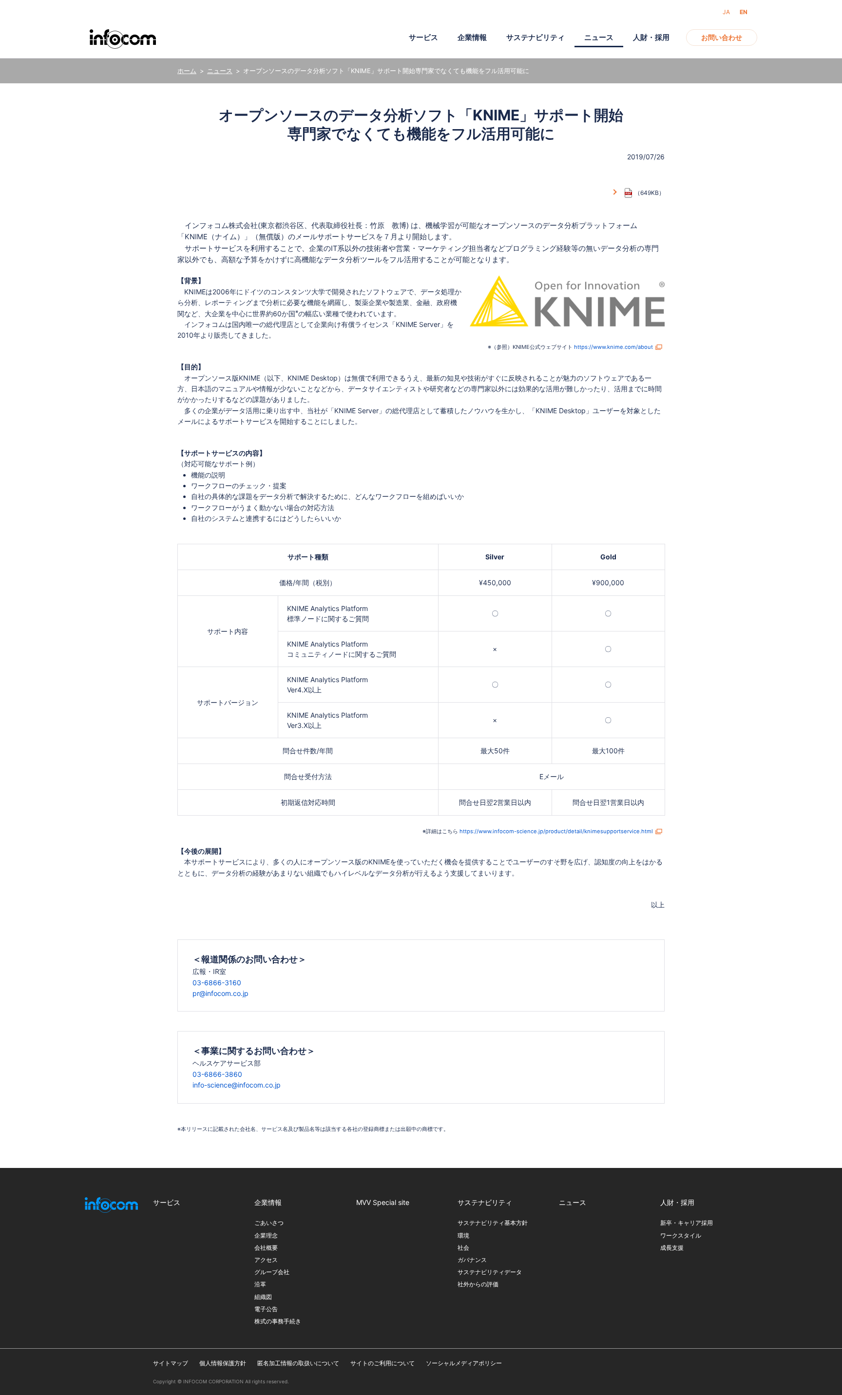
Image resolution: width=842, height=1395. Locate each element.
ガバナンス (472, 1259)
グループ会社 (271, 1272)
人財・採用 (651, 37)
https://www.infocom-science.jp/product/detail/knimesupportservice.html (556, 831)
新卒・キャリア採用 (686, 1222)
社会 (463, 1247)
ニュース (219, 71)
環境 (463, 1235)
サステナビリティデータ (490, 1272)
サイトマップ (170, 1363)
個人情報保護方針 (222, 1363)
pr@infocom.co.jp (220, 993)
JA (726, 12)
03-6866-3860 (217, 1074)
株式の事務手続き (277, 1321)
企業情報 (472, 37)
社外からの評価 (478, 1284)
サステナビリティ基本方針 (493, 1222)
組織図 (263, 1296)
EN (743, 12)
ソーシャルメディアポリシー (464, 1363)
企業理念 (266, 1235)
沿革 (260, 1284)
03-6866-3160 (216, 982)
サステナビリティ (535, 37)
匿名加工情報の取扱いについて (298, 1363)
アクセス (266, 1259)
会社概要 (266, 1247)
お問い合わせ (721, 37)
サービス (423, 37)
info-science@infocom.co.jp (236, 1085)
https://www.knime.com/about (613, 347)
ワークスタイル (680, 1235)
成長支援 (672, 1247)
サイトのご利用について (382, 1363)
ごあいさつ (269, 1222)
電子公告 (266, 1309)
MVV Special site (382, 1202)
